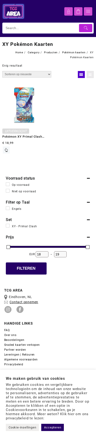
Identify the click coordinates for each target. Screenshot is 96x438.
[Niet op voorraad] (8, 191)
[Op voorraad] (8, 184)
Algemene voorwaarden (21, 359)
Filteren (26, 268)
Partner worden (15, 349)
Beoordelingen (14, 340)
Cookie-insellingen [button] (22, 427)
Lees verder (6, 149)
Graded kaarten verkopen (22, 344)
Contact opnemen (24, 302)
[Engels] (8, 208)
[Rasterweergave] (81, 74)
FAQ (7, 330)
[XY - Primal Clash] (8, 225)
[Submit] (85, 28)
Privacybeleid (13, 364)
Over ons (10, 335)
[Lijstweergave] (90, 74)
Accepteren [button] (52, 427)
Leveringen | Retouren (19, 354)
